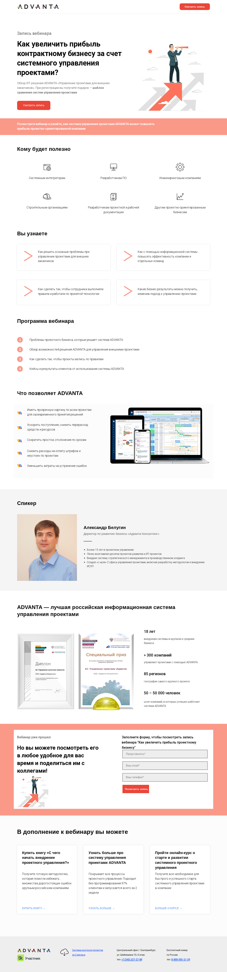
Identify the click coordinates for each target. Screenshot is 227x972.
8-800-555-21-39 (180, 959)
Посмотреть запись (136, 789)
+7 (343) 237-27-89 (131, 959)
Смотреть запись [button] (195, 6)
